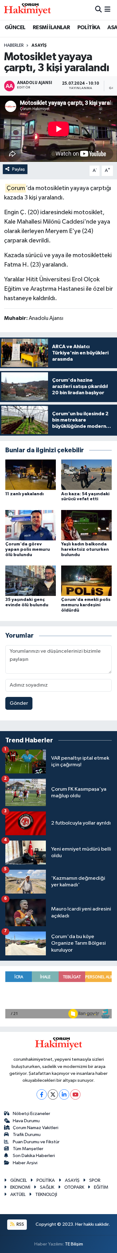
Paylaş (18, 169)
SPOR (94, 1180)
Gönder (19, 703)
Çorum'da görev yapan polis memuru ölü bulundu (27, 549)
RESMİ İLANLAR (51, 27)
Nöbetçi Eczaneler (31, 1113)
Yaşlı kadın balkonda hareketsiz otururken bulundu (85, 549)
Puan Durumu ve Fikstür (36, 1141)
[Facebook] (42, 1094)
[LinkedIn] (64, 1094)
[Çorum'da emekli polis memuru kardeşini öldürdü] (86, 580)
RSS (20, 1224)
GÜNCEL (15, 27)
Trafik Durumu (27, 1134)
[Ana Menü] (107, 10)
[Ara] (98, 10)
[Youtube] (75, 1094)
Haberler (14, 45)
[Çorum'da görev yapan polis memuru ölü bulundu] (30, 525)
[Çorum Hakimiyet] (27, 9)
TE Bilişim (74, 1244)
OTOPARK (74, 1187)
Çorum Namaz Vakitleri (35, 1127)
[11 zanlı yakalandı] (30, 474)
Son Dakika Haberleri (34, 1155)
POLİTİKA (88, 27)
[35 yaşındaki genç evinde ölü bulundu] (30, 580)
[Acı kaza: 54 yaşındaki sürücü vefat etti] (86, 474)
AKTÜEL (18, 1194)
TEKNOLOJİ (46, 1194)
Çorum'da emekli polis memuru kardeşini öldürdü (85, 605)
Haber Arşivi (25, 1162)
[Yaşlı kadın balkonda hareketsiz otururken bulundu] (86, 525)
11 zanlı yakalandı (24, 494)
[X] (53, 1094)
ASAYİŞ (39, 45)
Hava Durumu (26, 1120)
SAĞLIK (47, 1187)
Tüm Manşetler (28, 1148)
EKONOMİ (20, 1187)
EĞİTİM (101, 1187)
